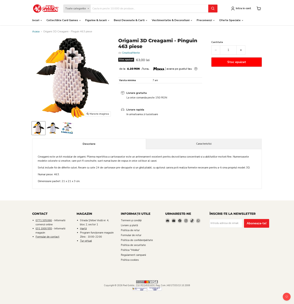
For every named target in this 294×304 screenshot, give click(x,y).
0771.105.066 (44, 220)
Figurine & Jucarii (96, 20)
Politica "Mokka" (130, 250)
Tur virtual (86, 241)
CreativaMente (131, 53)
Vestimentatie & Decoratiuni (171, 20)
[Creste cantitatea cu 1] (241, 50)
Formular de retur (131, 235)
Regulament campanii (133, 255)
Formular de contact (47, 236)
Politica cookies (130, 260)
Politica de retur (130, 230)
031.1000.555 (44, 228)
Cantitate (217, 42)
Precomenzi (205, 20)
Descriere (89, 144)
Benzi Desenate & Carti (129, 20)
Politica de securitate (133, 245)
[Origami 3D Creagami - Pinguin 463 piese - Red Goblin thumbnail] (38, 128)
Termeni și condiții (131, 220)
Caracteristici (203, 144)
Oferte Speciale (230, 20)
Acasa (35, 31)
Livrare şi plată (129, 225)
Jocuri (36, 20)
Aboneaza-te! (256, 223)
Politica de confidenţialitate (137, 240)
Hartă (83, 228)
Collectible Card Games (62, 20)
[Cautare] (212, 8)
